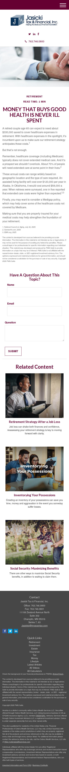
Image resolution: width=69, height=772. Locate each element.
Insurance (35, 651)
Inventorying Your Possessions (34, 495)
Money (34, 658)
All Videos (34, 667)
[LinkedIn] (34, 34)
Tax (34, 654)
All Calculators (34, 671)
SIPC (43, 715)
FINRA (38, 715)
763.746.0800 (36, 41)
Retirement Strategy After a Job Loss (34, 422)
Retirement (34, 642)
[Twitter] (29, 34)
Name (10, 285)
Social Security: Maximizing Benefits (34, 568)
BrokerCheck (58, 674)
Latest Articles (34, 664)
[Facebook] (38, 34)
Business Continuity (40, 765)
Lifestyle (34, 661)
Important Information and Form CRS (16, 765)
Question (10, 322)
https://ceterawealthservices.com (17, 741)
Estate (34, 648)
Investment (34, 645)
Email (10, 303)
